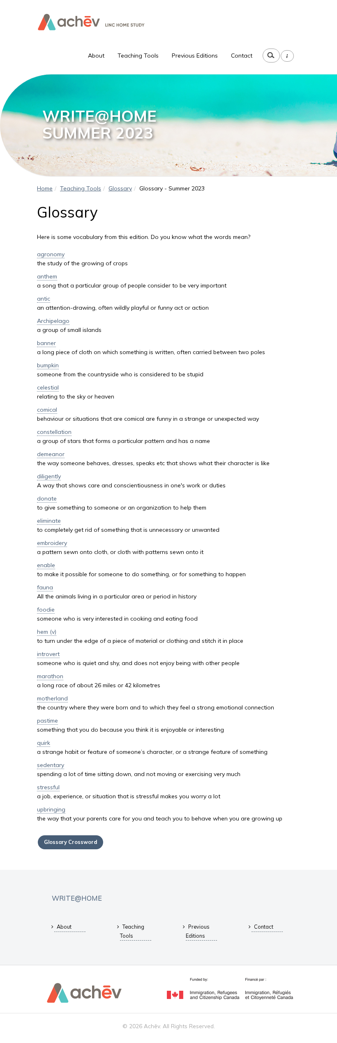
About (96, 55)
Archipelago (53, 320)
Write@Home (77, 898)
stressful (48, 787)
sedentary (50, 765)
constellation (54, 432)
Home (45, 188)
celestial (48, 387)
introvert (48, 654)
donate (47, 498)
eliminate (49, 520)
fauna (45, 587)
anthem (47, 276)
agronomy (51, 254)
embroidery (52, 543)
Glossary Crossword (70, 842)
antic (43, 298)
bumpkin (48, 365)
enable (46, 565)
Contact (241, 55)
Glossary (120, 188)
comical (47, 409)
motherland (52, 698)
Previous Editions (195, 55)
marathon (50, 676)
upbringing (51, 809)
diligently (49, 476)
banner (46, 343)
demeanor (51, 454)
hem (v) (46, 631)
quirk (43, 742)
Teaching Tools (138, 55)
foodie (46, 609)
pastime (47, 720)
